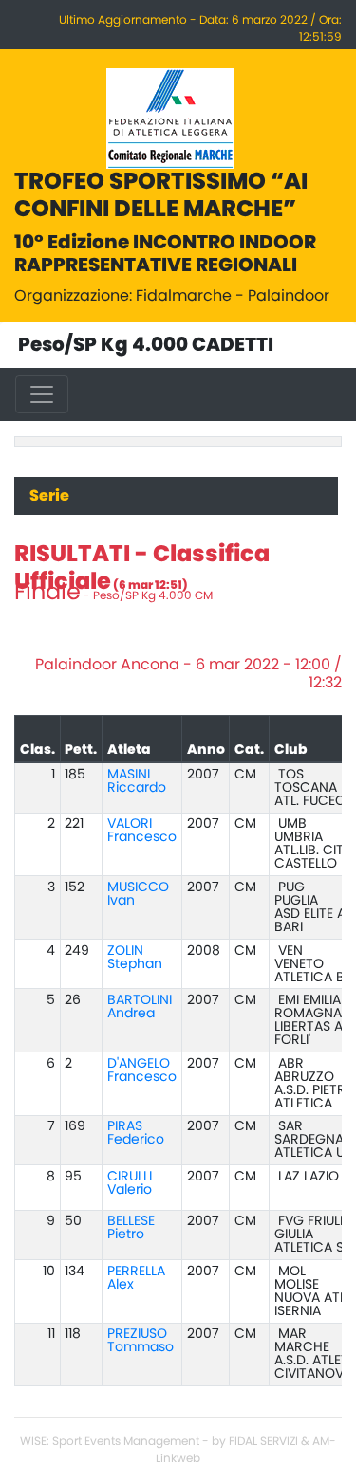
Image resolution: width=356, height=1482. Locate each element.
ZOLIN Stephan (134, 957)
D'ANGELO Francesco (142, 1070)
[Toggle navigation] (41, 394)
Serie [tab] (49, 495)
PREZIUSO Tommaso (140, 1340)
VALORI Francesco (142, 830)
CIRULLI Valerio (129, 1183)
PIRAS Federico (135, 1133)
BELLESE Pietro (131, 1228)
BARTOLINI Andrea (139, 1007)
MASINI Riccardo (136, 781)
